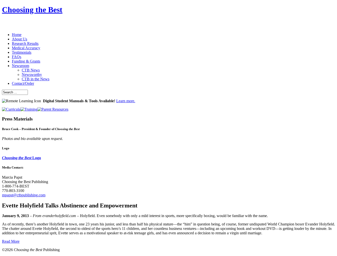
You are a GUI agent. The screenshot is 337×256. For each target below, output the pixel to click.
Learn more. (125, 101)
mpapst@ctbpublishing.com (23, 195)
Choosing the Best (32, 9)
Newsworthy (32, 74)
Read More (10, 241)
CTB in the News (35, 79)
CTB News (31, 70)
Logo (21, 158)
